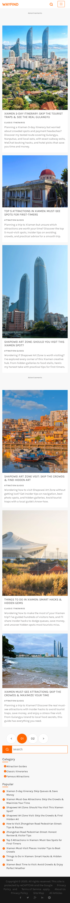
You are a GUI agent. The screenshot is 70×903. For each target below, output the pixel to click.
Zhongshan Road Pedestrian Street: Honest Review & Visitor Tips (31, 833)
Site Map (38, 893)
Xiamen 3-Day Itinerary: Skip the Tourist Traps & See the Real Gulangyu (33, 115)
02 (33, 738)
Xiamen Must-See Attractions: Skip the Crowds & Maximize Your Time (32, 693)
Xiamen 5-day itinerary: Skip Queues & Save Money (32, 793)
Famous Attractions (17, 776)
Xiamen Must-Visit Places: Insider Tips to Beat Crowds (33, 850)
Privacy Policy (19, 893)
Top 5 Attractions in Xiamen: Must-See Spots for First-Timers (32, 212)
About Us (60, 889)
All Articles (55, 893)
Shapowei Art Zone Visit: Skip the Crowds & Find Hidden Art (34, 817)
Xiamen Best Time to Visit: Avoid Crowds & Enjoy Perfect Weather (34, 866)
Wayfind (10, 4)
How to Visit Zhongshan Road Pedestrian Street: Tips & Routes (34, 825)
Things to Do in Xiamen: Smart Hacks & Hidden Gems (34, 858)
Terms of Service (31, 889)
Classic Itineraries (14, 122)
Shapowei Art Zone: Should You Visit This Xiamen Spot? (34, 809)
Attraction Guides (14, 220)
